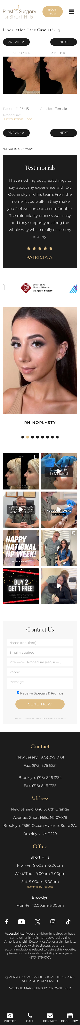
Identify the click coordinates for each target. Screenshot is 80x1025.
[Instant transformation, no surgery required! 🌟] (59, 471)
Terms (61, 718)
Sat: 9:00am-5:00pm (40, 883)
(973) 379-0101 (39, 957)
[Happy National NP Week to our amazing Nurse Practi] (21, 548)
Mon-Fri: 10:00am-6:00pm (40, 905)
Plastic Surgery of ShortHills (19, 7)
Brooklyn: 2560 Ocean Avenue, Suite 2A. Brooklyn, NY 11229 (40, 829)
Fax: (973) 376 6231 (40, 765)
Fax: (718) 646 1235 (40, 785)
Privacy (51, 718)
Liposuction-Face (18, 119)
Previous (16, 42)
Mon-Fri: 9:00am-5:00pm (40, 865)
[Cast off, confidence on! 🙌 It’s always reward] (59, 548)
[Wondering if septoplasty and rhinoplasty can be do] (21, 510)
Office (40, 846)
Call (30, 1021)
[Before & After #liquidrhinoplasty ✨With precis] (21, 471)
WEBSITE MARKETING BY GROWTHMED (40, 988)
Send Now (40, 704)
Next (63, 42)
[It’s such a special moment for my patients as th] (59, 510)
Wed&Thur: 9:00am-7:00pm (40, 873)
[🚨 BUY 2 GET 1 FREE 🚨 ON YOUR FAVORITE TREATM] (21, 586)
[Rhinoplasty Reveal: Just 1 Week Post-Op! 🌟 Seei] (59, 586)
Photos (10, 1021)
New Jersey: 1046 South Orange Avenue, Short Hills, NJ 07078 (40, 813)
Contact (40, 746)
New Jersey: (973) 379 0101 (40, 757)
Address (40, 798)
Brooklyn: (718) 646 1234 (40, 777)
